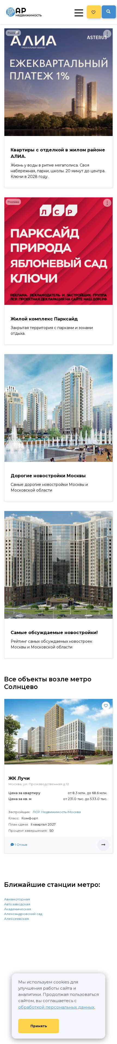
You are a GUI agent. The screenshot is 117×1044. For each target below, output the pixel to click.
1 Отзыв (20, 845)
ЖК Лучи (19, 778)
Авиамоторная (17, 899)
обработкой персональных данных (56, 1007)
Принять (38, 1026)
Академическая (17, 909)
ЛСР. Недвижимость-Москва (57, 812)
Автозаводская (17, 904)
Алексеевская (16, 919)
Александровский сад (23, 914)
